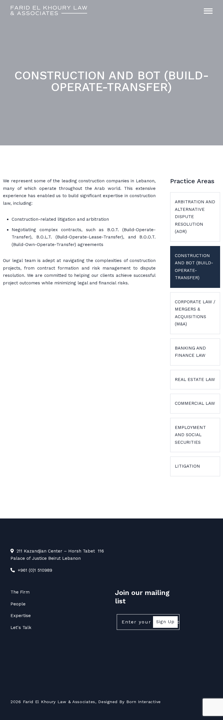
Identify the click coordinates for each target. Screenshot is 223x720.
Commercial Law (195, 403)
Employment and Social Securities (190, 435)
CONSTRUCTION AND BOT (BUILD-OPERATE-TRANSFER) (194, 267)
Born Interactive (143, 701)
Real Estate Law (195, 379)
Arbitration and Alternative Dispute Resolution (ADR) (195, 216)
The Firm (20, 592)
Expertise (20, 615)
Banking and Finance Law (190, 351)
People (18, 604)
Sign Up (165, 621)
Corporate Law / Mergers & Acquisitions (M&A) (195, 313)
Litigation (187, 466)
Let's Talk (20, 627)
